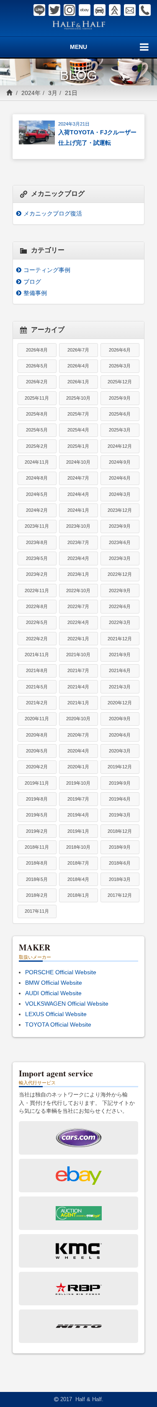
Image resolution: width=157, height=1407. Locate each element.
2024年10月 (78, 462)
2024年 (31, 93)
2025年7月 (78, 413)
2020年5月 (37, 750)
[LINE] (39, 10)
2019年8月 (37, 798)
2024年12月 (120, 446)
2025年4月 (78, 429)
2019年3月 (120, 814)
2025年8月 (37, 413)
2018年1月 (78, 895)
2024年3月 (120, 494)
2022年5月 (37, 622)
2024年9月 (120, 462)
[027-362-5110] (145, 10)
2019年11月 (37, 783)
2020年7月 (78, 734)
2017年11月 (37, 911)
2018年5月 (37, 879)
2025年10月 (78, 398)
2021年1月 (78, 702)
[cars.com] (100, 10)
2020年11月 (37, 718)
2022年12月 (120, 574)
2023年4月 (78, 558)
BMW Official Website (53, 982)
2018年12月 (120, 831)
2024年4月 (78, 494)
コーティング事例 (46, 270)
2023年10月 (78, 526)
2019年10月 (78, 783)
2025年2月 (37, 446)
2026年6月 (120, 349)
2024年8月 (37, 477)
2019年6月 (120, 798)
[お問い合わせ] (130, 10)
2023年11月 (37, 526)
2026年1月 (78, 381)
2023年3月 (120, 558)
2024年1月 (78, 510)
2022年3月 (120, 622)
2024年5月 (37, 494)
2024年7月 (78, 477)
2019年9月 (120, 783)
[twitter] (54, 10)
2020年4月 (78, 750)
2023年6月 (120, 542)
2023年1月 (78, 574)
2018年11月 (37, 847)
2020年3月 (120, 750)
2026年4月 (78, 365)
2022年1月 (78, 638)
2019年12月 (120, 766)
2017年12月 (120, 895)
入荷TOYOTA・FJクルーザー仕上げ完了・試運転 (97, 137)
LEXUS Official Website (56, 1014)
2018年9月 (120, 847)
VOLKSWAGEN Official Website (66, 1003)
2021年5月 (37, 686)
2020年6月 (120, 734)
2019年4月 (78, 814)
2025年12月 (120, 381)
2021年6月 (120, 670)
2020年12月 (120, 702)
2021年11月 (37, 654)
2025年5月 (37, 429)
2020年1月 (78, 766)
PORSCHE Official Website (60, 972)
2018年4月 (78, 879)
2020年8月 (37, 734)
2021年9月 (120, 654)
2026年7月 (78, 349)
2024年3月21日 (74, 123)
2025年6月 (120, 413)
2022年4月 (78, 622)
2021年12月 (120, 638)
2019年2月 (37, 831)
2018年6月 (120, 862)
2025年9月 (120, 398)
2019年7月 (78, 798)
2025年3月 (120, 429)
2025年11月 (37, 398)
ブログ (32, 281)
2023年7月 (78, 542)
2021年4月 (78, 686)
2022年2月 (37, 638)
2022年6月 (120, 606)
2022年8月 (37, 606)
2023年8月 (37, 542)
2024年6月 (120, 477)
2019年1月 (78, 831)
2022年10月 (78, 590)
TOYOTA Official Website (58, 1024)
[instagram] (69, 10)
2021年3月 (120, 686)
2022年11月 (37, 590)
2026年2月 (37, 381)
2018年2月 (37, 895)
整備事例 (35, 293)
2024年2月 (37, 510)
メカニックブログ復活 (52, 213)
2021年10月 (78, 654)
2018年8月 (37, 862)
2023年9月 (120, 526)
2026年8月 (37, 349)
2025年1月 (78, 446)
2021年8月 (37, 670)
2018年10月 (78, 847)
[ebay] (84, 10)
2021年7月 (78, 670)
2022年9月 (120, 590)
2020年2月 (37, 766)
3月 (52, 93)
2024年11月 (37, 462)
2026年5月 (37, 365)
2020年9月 (120, 718)
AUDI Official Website (53, 993)
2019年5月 (37, 814)
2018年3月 (120, 879)
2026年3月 (120, 365)
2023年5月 (37, 558)
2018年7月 (78, 862)
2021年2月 (37, 702)
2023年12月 (120, 510)
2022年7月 (78, 606)
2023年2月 (37, 574)
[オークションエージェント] (115, 10)
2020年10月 (78, 718)
